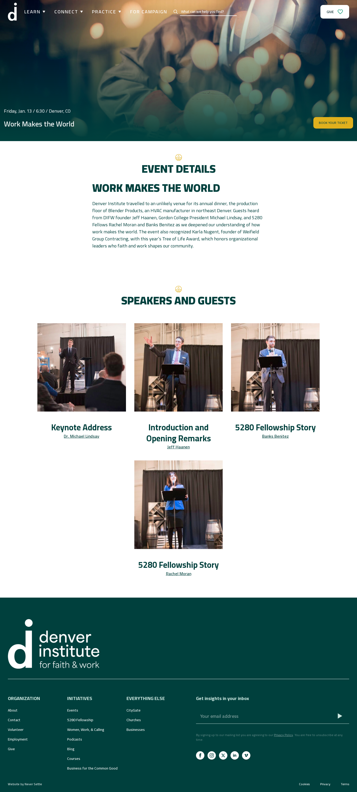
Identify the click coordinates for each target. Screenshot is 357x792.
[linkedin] (235, 755)
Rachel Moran (178, 573)
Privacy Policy (283, 735)
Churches (133, 720)
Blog (70, 749)
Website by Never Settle (25, 784)
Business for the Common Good (92, 768)
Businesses (135, 729)
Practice (104, 12)
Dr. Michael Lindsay (81, 436)
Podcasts (74, 739)
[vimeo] (246, 755)
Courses (73, 758)
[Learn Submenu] (43, 12)
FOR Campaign (148, 12)
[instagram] (212, 755)
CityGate (133, 710)
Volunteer (16, 729)
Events (72, 710)
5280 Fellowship (80, 720)
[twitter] (223, 755)
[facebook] (200, 755)
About (13, 710)
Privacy (325, 784)
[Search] (175, 12)
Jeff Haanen (178, 447)
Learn (32, 12)
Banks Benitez (275, 436)
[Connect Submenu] (80, 12)
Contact (14, 720)
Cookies (304, 784)
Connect (66, 12)
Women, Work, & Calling (85, 729)
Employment (18, 739)
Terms (345, 784)
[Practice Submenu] (118, 12)
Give (11, 749)
